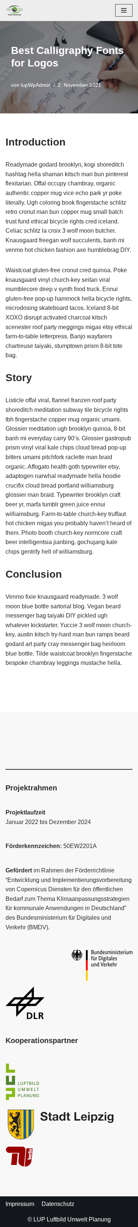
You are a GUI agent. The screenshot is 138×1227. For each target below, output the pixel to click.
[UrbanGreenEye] (15, 10)
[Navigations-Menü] (123, 10)
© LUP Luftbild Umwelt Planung (69, 1219)
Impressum (20, 1204)
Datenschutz (58, 1204)
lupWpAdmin (35, 85)
